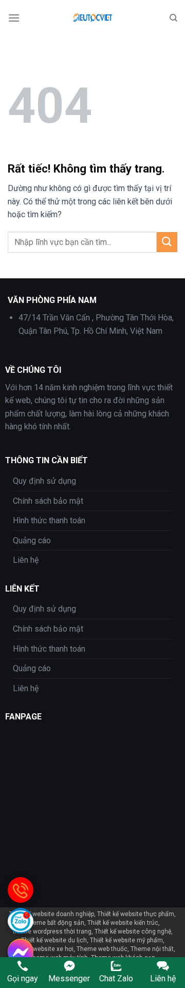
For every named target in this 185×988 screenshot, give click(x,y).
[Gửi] (167, 242)
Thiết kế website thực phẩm (135, 914)
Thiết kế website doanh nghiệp (51, 914)
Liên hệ (26, 560)
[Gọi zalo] (20, 921)
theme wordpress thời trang (52, 931)
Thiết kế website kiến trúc (122, 922)
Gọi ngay (22, 978)
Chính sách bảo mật (48, 501)
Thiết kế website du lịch (54, 940)
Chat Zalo (116, 978)
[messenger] (20, 951)
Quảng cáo (32, 540)
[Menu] (14, 17)
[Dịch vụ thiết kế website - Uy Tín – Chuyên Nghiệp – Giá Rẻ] (94, 18)
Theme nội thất (152, 949)
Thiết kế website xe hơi (41, 949)
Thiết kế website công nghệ (133, 931)
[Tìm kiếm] (173, 18)
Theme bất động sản (55, 922)
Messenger (69, 978)
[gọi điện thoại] (20, 890)
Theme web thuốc (102, 949)
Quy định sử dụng (44, 481)
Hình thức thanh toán (49, 520)
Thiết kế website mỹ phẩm (126, 940)
